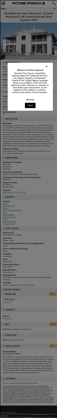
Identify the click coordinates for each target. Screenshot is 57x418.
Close (30, 105)
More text (30, 100)
